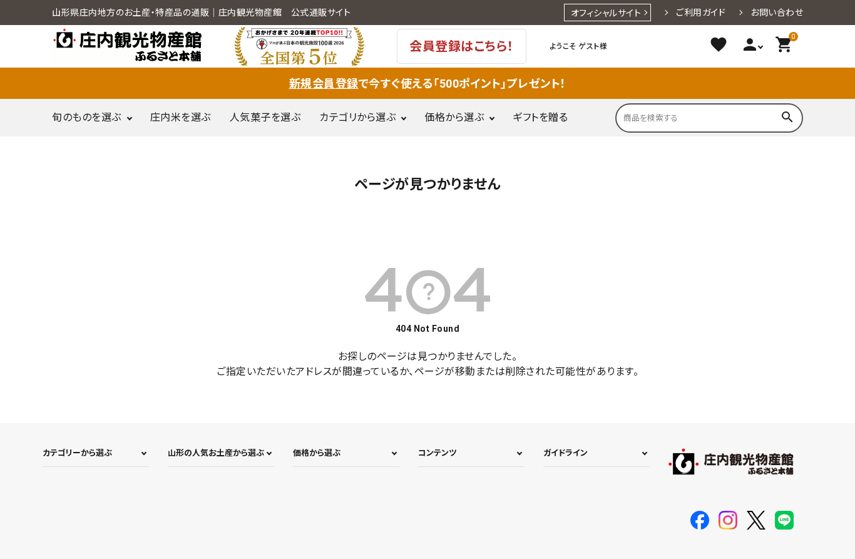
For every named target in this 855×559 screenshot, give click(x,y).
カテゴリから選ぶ (357, 117)
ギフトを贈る (540, 117)
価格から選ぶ (454, 117)
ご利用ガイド (700, 12)
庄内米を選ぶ (180, 117)
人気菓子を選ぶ (265, 117)
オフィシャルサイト (606, 13)
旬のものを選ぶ (86, 117)
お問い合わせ (776, 12)
